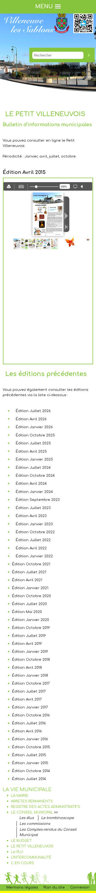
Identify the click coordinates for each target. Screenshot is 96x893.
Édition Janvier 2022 (34, 556)
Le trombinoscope (57, 818)
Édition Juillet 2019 (29, 636)
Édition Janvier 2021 (30, 588)
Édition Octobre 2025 (35, 435)
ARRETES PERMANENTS (32, 801)
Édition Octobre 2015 (31, 747)
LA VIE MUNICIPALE (27, 789)
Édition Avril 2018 (27, 667)
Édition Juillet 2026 (33, 411)
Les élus (26, 818)
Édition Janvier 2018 (30, 675)
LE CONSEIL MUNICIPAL (32, 812)
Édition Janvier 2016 (30, 739)
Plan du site (54, 887)
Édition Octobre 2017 (31, 683)
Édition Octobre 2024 (35, 476)
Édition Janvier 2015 (30, 763)
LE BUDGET (21, 841)
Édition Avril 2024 (31, 483)
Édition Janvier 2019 (30, 652)
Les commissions (34, 824)
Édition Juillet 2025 (33, 443)
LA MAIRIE (19, 796)
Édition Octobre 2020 (31, 596)
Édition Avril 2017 (27, 699)
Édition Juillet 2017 (29, 691)
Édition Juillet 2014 (29, 779)
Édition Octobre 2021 (31, 564)
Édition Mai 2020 (27, 612)
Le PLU (17, 852)
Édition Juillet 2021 (29, 572)
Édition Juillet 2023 (33, 508)
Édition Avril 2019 (27, 644)
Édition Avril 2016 (27, 731)
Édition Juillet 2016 (29, 723)
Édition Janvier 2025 (34, 459)
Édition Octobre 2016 (31, 715)
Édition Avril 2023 (31, 516)
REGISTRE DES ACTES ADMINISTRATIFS (45, 807)
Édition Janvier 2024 (34, 492)
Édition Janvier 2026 (34, 427)
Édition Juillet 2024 (33, 468)
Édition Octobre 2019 (31, 628)
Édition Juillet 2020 (29, 604)
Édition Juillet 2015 (29, 755)
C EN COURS (22, 863)
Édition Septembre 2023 (38, 500)
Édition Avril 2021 (27, 580)
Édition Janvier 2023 (34, 524)
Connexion (80, 887)
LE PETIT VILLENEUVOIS (32, 846)
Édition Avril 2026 (31, 419)
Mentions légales (22, 887)
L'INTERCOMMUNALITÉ (31, 857)
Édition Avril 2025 (31, 451)
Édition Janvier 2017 (30, 707)
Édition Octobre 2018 (31, 660)
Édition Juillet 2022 (33, 540)
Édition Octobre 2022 (35, 532)
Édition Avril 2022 (31, 548)
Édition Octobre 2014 (31, 771)
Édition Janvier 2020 (30, 620)
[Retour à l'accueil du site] (29, 36)
